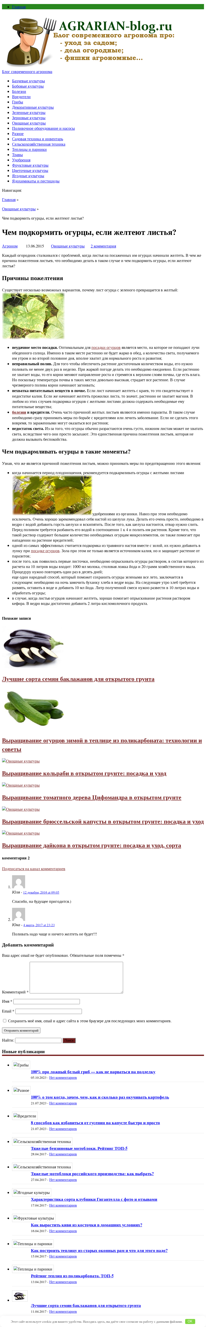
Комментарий (15, 991)
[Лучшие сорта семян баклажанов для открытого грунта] (33, 666)
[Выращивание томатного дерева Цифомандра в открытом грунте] (21, 785)
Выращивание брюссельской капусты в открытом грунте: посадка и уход (103, 821)
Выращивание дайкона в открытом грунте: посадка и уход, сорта (91, 845)
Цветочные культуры (30, 170)
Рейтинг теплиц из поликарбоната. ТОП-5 (72, 1276)
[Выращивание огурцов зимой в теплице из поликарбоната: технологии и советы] (33, 728)
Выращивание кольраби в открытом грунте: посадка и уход (84, 773)
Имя (7, 1001)
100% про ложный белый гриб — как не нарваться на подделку (93, 1071)
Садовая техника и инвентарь (37, 138)
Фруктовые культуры (30, 165)
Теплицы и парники (29, 149)
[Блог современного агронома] (90, 66)
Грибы (17, 101)
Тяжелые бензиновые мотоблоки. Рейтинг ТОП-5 (79, 1148)
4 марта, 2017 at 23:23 (39, 925)
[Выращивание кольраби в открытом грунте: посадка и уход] (21, 761)
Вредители (21, 96)
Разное (18, 133)
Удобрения (21, 159)
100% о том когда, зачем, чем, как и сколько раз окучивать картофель (100, 1097)
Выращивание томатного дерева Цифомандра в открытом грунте (91, 797)
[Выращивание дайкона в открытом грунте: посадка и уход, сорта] (21, 833)
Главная (19, 6)
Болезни (19, 91)
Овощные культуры (29, 122)
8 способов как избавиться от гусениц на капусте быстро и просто (95, 1122)
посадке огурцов (45, 550)
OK (190, 1321)
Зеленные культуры (28, 112)
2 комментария (103, 245)
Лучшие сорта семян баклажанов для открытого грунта (78, 678)
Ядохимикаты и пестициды (36, 180)
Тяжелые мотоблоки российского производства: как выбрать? (92, 1173)
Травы (17, 154)
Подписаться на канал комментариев (33, 868)
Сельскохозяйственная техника (38, 144)
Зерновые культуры (28, 117)
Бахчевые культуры (28, 80)
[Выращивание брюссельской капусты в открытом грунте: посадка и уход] (21, 809)
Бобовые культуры (28, 86)
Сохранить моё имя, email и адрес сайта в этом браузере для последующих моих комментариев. (90, 1020)
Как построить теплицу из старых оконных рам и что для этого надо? (99, 1250)
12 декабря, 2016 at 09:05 (41, 892)
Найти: (8, 1040)
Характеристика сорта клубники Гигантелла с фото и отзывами (94, 1199)
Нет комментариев (63, 1077)
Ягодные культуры (28, 175)
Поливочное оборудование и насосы (43, 128)
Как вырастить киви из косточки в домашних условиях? (86, 1225)
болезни (19, 412)
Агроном (10, 245)
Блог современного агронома (27, 71)
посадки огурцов (106, 347)
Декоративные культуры (33, 107)
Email (8, 1011)
